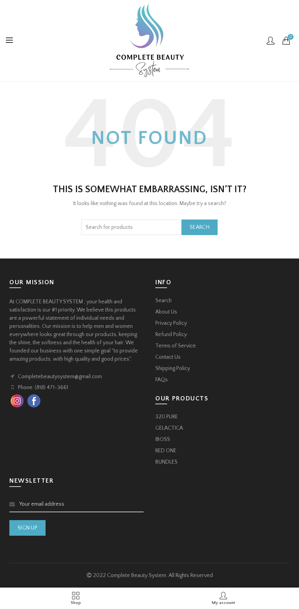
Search (199, 227)
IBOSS (162, 439)
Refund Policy (171, 334)
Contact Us (168, 357)
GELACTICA (169, 428)
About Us (166, 312)
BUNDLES (166, 462)
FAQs (161, 380)
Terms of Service (175, 346)
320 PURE (166, 417)
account (270, 40)
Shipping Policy (172, 368)
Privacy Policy (171, 323)
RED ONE (165, 451)
